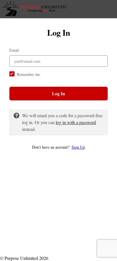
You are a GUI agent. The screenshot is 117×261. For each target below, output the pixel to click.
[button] (58, 147)
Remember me (28, 74)
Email (14, 50)
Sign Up (78, 147)
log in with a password (76, 122)
